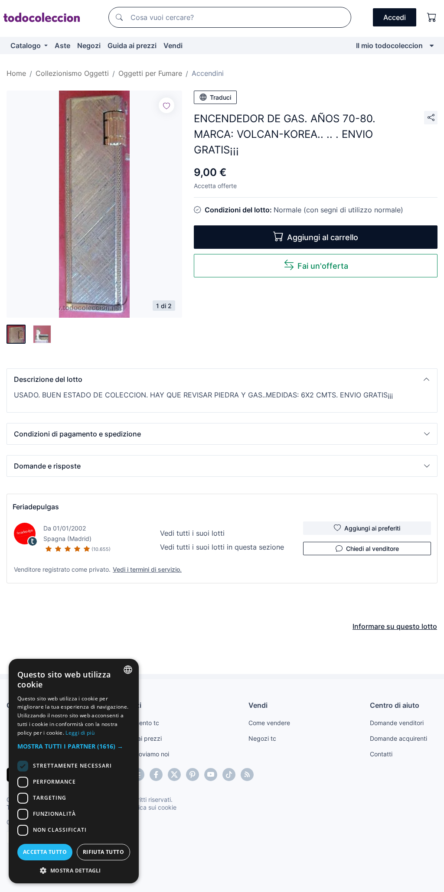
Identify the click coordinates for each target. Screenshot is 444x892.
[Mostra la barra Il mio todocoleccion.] (431, 45)
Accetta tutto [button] (45, 852)
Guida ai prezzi (132, 45)
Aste (62, 45)
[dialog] (74, 771)
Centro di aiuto (394, 705)
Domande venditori (397, 722)
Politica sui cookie (151, 807)
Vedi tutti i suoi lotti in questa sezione (222, 547)
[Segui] (166, 105)
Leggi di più (80, 732)
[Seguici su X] (174, 774)
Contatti (381, 754)
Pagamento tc (139, 722)
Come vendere (269, 722)
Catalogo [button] (26, 45)
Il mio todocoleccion (389, 45)
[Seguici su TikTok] (228, 774)
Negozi (89, 45)
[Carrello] (432, 17)
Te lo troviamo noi (144, 754)
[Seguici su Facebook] (156, 774)
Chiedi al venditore (372, 548)
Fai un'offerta (322, 265)
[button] (222, 379)
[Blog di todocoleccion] (247, 774)
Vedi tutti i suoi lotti (192, 533)
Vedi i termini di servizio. (147, 569)
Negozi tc (262, 738)
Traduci (220, 97)
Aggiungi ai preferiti (372, 528)
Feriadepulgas (36, 506)
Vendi (173, 45)
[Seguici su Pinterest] (192, 774)
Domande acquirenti (398, 738)
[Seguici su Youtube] (210, 774)
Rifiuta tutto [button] (103, 852)
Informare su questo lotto (395, 626)
